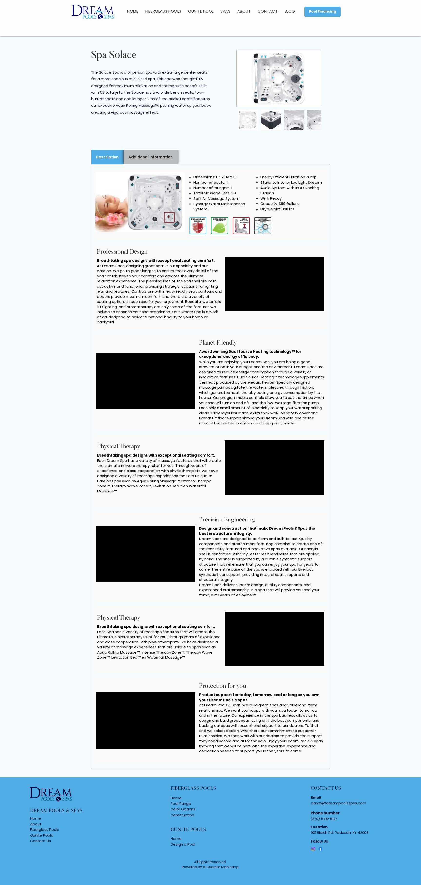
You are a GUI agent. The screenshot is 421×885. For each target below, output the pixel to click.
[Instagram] (313, 849)
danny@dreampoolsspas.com (338, 803)
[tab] (107, 157)
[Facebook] (320, 849)
